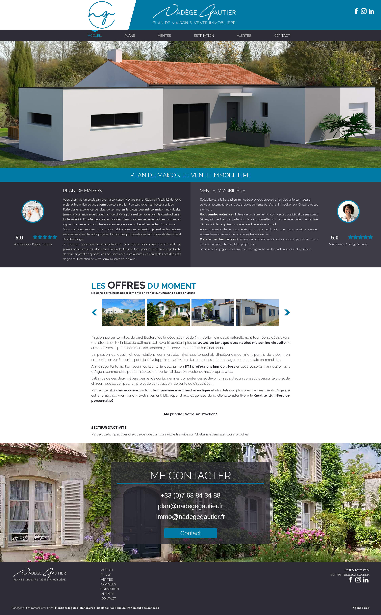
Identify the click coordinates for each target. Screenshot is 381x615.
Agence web (361, 607)
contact (282, 35)
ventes (164, 35)
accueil (95, 35)
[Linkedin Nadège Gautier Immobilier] (371, 11)
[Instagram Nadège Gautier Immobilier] (364, 11)
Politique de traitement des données (134, 607)
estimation (204, 35)
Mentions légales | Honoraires (75, 607)
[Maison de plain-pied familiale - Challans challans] (257, 312)
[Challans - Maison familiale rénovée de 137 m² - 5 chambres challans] (168, 312)
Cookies (102, 607)
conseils (108, 584)
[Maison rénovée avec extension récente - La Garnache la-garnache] (123, 312)
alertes (244, 35)
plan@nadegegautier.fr (190, 506)
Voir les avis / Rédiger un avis (33, 244)
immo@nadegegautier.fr (190, 516)
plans (130, 35)
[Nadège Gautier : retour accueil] (102, 27)
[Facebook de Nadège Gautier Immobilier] (356, 11)
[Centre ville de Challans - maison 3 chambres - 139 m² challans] (212, 312)
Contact (190, 533)
